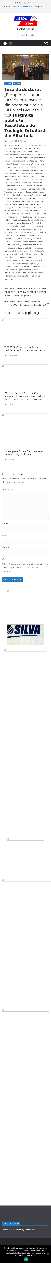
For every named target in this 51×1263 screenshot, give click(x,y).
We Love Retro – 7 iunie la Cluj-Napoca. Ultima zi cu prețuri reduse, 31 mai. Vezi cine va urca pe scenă (24, 396)
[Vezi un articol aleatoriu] (46, 43)
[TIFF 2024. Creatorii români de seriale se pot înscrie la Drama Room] (25, 320)
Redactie (23, 141)
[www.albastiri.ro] (5, 43)
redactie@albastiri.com (25, 1230)
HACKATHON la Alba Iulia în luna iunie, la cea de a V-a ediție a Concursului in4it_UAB (25, 303)
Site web (6, 547)
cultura (8, 84)
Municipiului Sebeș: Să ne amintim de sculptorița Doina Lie (24, 453)
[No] (48, 1254)
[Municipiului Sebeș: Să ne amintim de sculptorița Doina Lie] (25, 415)
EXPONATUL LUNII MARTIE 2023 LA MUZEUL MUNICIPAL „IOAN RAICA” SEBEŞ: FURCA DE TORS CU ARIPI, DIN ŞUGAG (26, 292)
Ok (26, 1259)
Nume (5, 523)
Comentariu (8, 489)
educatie (17, 84)
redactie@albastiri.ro (25, 35)
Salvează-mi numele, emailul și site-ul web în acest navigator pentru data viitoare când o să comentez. (25, 568)
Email (5, 535)
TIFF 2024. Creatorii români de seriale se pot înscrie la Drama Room (25, 348)
